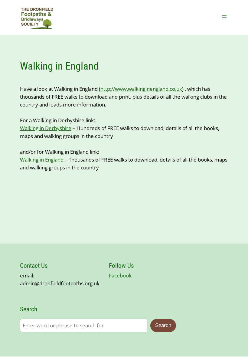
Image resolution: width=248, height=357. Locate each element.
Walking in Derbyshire (45, 128)
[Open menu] (224, 17)
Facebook (120, 275)
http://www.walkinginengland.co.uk (141, 88)
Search (163, 325)
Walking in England (42, 159)
